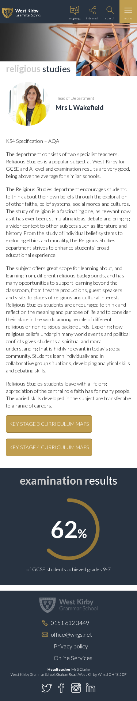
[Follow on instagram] (76, 688)
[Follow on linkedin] (90, 688)
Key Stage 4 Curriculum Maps (49, 447)
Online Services (73, 657)
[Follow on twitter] (46, 688)
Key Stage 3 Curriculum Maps (49, 424)
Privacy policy (71, 646)
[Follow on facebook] (61, 688)
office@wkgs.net (71, 634)
